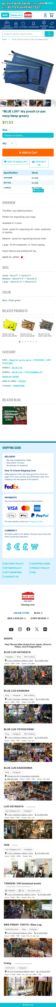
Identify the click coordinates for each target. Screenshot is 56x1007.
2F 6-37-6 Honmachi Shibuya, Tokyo (21, 971)
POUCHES (39, 360)
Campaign (6, 386)
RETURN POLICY (13, 568)
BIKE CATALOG (15, 618)
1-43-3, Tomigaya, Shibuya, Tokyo (20, 737)
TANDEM (11, 891)
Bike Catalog (29, 657)
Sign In (45, 15)
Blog (19, 657)
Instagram (9, 657)
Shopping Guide (35, 521)
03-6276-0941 (44, 971)
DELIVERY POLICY (14, 563)
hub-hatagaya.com (13, 849)
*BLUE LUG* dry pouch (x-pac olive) (44, 335)
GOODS (22, 381)
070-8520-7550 (43, 853)
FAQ (33, 572)
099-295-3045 (12, 779)
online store (10, 968)
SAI (22, 891)
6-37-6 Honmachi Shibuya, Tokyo (19, 933)
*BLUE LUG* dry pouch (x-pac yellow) (9, 335)
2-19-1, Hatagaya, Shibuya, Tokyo (20, 815)
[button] (50, 3)
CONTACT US (11, 576)
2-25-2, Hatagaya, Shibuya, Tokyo (20, 853)
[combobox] (23, 34)
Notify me (39, 190)
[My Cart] (51, 15)
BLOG (37, 613)
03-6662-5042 (42, 660)
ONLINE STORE (21, 613)
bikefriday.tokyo (12, 929)
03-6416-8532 (42, 737)
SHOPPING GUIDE (40, 563)
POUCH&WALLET (34, 372)
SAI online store (34, 891)
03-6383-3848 (45, 894)
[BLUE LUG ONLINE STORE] (28, 15)
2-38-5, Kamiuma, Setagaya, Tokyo (20, 699)
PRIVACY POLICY (40, 568)
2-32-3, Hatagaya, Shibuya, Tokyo (20, 660)
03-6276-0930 (42, 933)
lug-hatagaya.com (12, 811)
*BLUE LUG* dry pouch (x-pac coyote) (27, 335)
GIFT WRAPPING (13, 572)
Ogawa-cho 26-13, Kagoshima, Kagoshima (23, 776)
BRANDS (6, 368)
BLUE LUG (17, 368)
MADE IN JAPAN (10, 377)
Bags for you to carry (20, 360)
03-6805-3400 (43, 699)
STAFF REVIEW (38, 618)
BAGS (4, 360)
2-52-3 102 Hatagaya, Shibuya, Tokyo (21, 894)
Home (4, 39)
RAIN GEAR (19, 386)
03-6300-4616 (42, 815)
